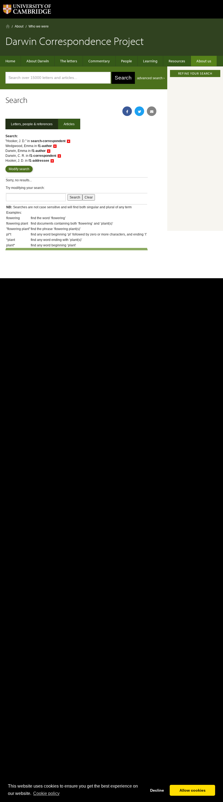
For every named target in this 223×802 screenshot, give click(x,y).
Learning (150, 61)
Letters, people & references (31, 124)
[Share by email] (151, 111)
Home (7, 26)
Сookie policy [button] (46, 793)
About (19, 26)
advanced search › (151, 78)
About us (203, 61)
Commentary (99, 61)
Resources (177, 61)
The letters (68, 61)
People (126, 61)
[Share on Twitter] (139, 111)
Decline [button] (157, 790)
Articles (69, 124)
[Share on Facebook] (127, 111)
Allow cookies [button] (192, 790)
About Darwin (37, 61)
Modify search (19, 169)
